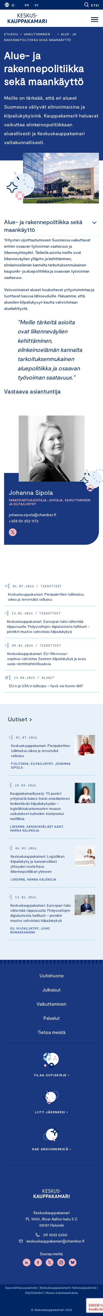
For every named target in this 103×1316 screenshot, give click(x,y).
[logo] (27, 18)
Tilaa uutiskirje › (51, 1075)
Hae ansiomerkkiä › (51, 1149)
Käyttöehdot (34, 1293)
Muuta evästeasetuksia (62, 1293)
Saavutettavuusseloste (21, 1288)
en (27, 5)
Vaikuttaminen (37, 34)
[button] (91, 5)
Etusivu (11, 34)
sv (36, 5)
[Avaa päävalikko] (94, 18)
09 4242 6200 (55, 1234)
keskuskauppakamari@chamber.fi (55, 1241)
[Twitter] (13, 532)
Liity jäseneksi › (51, 1112)
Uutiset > (20, 719)
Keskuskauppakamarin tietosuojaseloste (67, 1288)
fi (13, 5)
